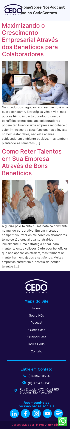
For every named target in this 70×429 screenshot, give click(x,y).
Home (36, 308)
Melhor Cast (37, 337)
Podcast (36, 323)
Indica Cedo (36, 344)
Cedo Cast (37, 330)
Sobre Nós (36, 316)
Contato (36, 351)
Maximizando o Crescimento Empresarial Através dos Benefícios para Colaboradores (30, 40)
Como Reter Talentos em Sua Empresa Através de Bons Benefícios (32, 162)
